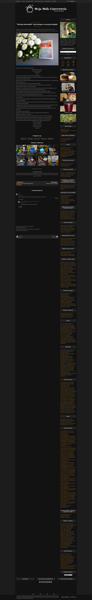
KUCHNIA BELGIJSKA (71, 441)
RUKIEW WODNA (62, 279)
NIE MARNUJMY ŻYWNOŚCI (64, 199)
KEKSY (73, 404)
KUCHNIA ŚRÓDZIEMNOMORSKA (64, 505)
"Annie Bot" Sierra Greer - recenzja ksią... (21, 153)
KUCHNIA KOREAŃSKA (70, 470)
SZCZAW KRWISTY (66, 281)
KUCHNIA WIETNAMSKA (63, 500)
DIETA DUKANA (69, 147)
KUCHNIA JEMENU (70, 466)
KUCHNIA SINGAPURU (63, 491)
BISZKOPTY (70, 383)
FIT (68, 263)
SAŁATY (69, 280)
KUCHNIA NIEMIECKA (63, 480)
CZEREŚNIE (67, 327)
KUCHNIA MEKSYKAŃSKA (64, 478)
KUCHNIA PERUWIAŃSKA (63, 484)
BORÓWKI (66, 326)
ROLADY (68, 410)
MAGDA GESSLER (62, 560)
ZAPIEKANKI (70, 218)
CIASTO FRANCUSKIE (63, 394)
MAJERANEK (62, 269)
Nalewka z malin (68, 112)
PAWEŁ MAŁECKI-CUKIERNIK (64, 565)
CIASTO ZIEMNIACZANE (63, 399)
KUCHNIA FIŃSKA (62, 454)
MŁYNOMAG (72, 242)
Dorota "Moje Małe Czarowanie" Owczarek (29, 201)
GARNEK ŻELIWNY (69, 186)
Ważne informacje (48, 1)
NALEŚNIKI (66, 214)
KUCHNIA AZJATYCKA (67, 239)
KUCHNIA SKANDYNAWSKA (64, 492)
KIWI (73, 331)
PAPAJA (70, 336)
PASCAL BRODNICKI (63, 564)
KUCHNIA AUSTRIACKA (72, 438)
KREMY (66, 138)
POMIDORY (62, 366)
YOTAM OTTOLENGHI (70, 568)
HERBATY (73, 263)
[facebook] (66, 1)
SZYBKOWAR (67, 187)
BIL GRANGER (68, 553)
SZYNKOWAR (73, 187)
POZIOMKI (66, 339)
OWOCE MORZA (62, 255)
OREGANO (72, 272)
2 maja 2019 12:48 (20, 195)
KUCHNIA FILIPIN (70, 453)
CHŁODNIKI (61, 138)
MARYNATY (62, 164)
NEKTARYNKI (62, 335)
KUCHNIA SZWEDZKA (63, 496)
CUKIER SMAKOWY (71, 399)
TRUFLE (72, 370)
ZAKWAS (61, 306)
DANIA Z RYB (71, 251)
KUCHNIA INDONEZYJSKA (63, 461)
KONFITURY (70, 163)
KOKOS (61, 332)
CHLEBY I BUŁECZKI (63, 294)
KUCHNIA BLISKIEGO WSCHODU (64, 444)
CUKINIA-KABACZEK (63, 353)
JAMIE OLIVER (62, 559)
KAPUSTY (61, 360)
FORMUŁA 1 (62, 530)
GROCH (69, 356)
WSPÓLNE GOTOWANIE (63, 515)
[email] (72, 1)
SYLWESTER (62, 542)
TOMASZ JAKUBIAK (63, 568)
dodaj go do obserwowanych (35, 229)
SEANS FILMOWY (71, 130)
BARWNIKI (61, 383)
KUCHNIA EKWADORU (63, 453)
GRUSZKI (73, 328)
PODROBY (61, 424)
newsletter (68, 65)
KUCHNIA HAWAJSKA (63, 457)
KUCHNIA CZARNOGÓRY (63, 450)
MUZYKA (66, 129)
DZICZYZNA (65, 420)
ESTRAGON (65, 263)
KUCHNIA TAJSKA (70, 496)
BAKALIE (61, 210)
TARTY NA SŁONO (70, 217)
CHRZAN (66, 262)
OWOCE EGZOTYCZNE (63, 336)
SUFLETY (66, 411)
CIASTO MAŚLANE (71, 395)
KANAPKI (70, 226)
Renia (19, 193)
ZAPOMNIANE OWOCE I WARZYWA (65, 284)
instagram (68, 62)
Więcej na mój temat (69, 45)
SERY (71, 540)
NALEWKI (69, 314)
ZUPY (70, 138)
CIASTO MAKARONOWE (63, 395)
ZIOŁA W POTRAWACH (63, 203)
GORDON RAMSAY (62, 557)
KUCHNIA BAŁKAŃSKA (63, 441)
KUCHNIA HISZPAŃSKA (63, 458)
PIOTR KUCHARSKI (72, 565)
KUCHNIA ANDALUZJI (63, 436)
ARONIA (61, 324)
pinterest (62, 65)
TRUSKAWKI (62, 340)
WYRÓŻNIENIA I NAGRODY (64, 546)
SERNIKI (61, 411)
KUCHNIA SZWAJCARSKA (70, 495)
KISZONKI (66, 163)
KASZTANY (69, 331)
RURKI (72, 410)
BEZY (66, 383)
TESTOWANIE (68, 542)
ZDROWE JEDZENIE (63, 155)
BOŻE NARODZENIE (63, 523)
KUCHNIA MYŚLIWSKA (71, 479)
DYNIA (61, 328)
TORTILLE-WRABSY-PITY (63, 218)
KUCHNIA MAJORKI (62, 475)
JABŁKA (61, 330)
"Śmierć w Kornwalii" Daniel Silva (21, 164)
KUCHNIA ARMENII (71, 437)
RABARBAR (71, 339)
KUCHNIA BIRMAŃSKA (72, 442)
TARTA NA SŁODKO (71, 411)
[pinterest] (69, 1)
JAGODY (66, 330)
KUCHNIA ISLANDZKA (70, 463)
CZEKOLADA (70, 400)
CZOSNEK (70, 262)
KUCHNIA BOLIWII (62, 445)
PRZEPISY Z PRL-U (71, 151)
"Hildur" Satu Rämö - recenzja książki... (53, 164)
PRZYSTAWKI (69, 539)
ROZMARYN (67, 277)
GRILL (61, 226)
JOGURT (61, 173)
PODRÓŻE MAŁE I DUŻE (63, 130)
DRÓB (61, 420)
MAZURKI (69, 407)
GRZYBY (61, 357)
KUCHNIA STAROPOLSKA (63, 493)
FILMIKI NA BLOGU (68, 527)
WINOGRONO (68, 340)
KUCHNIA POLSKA (71, 212)
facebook (62, 62)
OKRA (65, 364)
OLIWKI (69, 364)
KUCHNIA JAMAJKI (69, 465)
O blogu (23, 1)
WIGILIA (67, 544)
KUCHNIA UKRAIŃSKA (71, 499)
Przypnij (44, 138)
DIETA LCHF (67, 148)
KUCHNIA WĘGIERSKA (63, 501)
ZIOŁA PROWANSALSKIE (71, 285)
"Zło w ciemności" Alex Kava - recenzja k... (32, 153)
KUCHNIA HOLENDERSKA (63, 459)
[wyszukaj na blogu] (75, 1)
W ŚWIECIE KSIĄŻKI (37, 26)
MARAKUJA (61, 334)
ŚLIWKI (73, 341)
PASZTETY (61, 230)
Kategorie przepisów (29, 1)
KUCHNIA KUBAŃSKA (63, 472)
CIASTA (66, 385)
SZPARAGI (70, 369)
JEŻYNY (70, 330)
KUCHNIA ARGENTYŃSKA (63, 437)
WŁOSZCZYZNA (72, 373)
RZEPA (65, 368)
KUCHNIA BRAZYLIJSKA (63, 448)
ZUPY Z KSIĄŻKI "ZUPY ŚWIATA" (64, 139)
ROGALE (69, 302)
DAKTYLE (72, 327)
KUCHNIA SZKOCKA (63, 495)
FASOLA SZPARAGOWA (63, 356)
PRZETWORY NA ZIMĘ (63, 165)
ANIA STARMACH (62, 553)
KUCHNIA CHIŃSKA (63, 241)
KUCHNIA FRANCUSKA (70, 454)
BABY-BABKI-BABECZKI (63, 382)
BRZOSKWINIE (71, 326)
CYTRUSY (61, 327)
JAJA (67, 172)
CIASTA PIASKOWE (70, 389)
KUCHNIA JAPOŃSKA (63, 466)
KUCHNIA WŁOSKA (63, 213)
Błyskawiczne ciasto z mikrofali (68, 81)
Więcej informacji (65, 597)
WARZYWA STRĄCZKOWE (63, 373)
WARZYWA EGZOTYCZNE (63, 372)
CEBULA (61, 352)
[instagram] (67, 1)
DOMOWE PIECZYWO (67, 225)
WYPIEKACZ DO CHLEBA (71, 305)
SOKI (65, 317)
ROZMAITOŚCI (67, 540)
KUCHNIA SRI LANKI (72, 492)
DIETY (67, 150)
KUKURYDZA (62, 362)
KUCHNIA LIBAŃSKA (70, 472)
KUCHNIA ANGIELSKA (71, 436)
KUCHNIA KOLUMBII (63, 470)
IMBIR (65, 264)
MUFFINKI (61, 408)
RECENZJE (61, 540)
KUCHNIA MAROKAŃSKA (63, 476)
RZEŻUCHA (72, 279)
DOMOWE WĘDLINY (69, 526)
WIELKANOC (62, 544)
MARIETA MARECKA (69, 560)
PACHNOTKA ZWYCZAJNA (63, 275)
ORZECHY (66, 335)
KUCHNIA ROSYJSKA (71, 488)
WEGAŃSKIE (70, 152)
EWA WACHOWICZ (63, 556)
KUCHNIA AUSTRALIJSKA (63, 438)
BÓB (70, 351)
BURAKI (66, 351)
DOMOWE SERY (62, 172)
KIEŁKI (71, 360)
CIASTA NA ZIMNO (62, 389)
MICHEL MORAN (69, 561)
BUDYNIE (61, 385)
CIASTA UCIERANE (62, 390)
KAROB (65, 331)
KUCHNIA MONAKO (72, 478)
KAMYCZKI (61, 129)
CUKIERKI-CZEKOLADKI (63, 400)
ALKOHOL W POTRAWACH (63, 313)
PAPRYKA (66, 365)
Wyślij (52, 138)
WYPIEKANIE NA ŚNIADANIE (64, 517)
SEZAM (73, 280)
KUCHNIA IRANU (70, 462)
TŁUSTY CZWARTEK (63, 543)
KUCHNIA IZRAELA (62, 465)
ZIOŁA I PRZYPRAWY (63, 285)
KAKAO (61, 314)
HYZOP (61, 264)
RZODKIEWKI (70, 368)
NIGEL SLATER (62, 563)
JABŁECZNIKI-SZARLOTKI (69, 403)
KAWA (65, 314)
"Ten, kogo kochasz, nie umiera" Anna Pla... (42, 153)
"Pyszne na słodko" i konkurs (68, 91)
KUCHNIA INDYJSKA (63, 462)
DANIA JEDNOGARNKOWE (70, 238)
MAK (61, 407)
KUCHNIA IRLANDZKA (63, 463)
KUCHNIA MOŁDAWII (63, 479)
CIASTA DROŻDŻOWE (63, 387)
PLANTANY (71, 365)
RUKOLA (68, 279)
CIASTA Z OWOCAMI (63, 391)
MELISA (67, 269)
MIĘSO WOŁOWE (71, 423)
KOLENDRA (61, 267)
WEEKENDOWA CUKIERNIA (68, 412)
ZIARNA (73, 284)
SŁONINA (70, 424)
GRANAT (69, 328)
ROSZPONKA (62, 277)
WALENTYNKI (69, 543)
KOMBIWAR (62, 187)
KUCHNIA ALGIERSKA (63, 433)
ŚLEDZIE (61, 231)
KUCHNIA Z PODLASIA (63, 503)
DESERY (61, 402)
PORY (67, 366)
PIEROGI (61, 216)
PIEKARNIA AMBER (67, 514)
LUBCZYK (73, 268)
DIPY (61, 195)
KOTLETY (61, 229)
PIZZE (66, 216)
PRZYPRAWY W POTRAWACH (69, 200)
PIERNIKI (71, 408)
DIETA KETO (62, 148)
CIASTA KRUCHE (70, 387)
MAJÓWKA (72, 534)
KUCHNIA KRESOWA (70, 471)
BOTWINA (72, 349)
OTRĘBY (65, 273)
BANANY (61, 326)
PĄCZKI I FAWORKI (62, 410)
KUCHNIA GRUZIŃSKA (70, 455)
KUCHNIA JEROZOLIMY (63, 467)
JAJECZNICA (71, 172)
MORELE (69, 334)
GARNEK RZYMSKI (62, 186)
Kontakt (39, 175)
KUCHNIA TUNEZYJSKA (70, 497)
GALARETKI (61, 403)
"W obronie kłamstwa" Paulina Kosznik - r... (32, 163)
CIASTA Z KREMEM (70, 390)
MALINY (65, 332)
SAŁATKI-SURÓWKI (63, 152)
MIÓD (70, 269)
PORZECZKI (62, 339)
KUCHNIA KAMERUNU (71, 467)
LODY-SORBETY (67, 173)
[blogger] (71, 1)
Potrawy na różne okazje (39, 1)
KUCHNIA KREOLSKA (63, 471)
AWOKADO (65, 324)
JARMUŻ (69, 264)
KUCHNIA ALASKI (71, 432)
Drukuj (24, 138)
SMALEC (66, 230)
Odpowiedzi (21, 199)
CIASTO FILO (70, 393)
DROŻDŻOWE (71, 297)
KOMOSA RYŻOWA (68, 267)
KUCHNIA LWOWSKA (70, 474)
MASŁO (72, 173)
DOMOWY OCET (62, 527)
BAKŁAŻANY (67, 349)
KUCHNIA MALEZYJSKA (70, 475)
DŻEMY (61, 163)
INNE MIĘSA (71, 420)
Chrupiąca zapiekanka (68, 101)
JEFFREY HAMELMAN (69, 559)
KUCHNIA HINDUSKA (70, 457)
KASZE (61, 239)
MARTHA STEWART (63, 561)
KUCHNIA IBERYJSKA (71, 459)
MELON (66, 334)
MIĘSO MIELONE (67, 421)
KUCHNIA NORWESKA (71, 480)
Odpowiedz (20, 206)
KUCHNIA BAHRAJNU (71, 440)
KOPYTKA (66, 212)
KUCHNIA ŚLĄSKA (62, 504)
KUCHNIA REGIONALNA (63, 488)
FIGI (65, 328)
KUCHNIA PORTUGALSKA (63, 487)
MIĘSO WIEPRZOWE (63, 423)
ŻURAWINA (61, 343)
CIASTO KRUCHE (70, 394)
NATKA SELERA (62, 272)
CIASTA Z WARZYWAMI (71, 391)
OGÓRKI (61, 364)
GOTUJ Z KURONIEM (69, 557)
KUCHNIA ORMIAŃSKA (71, 483)
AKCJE (61, 514)
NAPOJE (61, 315)
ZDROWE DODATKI (70, 154)
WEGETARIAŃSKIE (63, 154)
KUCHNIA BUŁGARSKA (71, 448)
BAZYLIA (61, 262)
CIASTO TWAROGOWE (63, 398)
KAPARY (61, 331)
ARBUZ (70, 323)
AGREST (61, 323)
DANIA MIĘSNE (62, 419)
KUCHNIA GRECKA (70, 254)
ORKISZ (71, 243)
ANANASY (66, 323)
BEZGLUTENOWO (62, 147)
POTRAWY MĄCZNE (63, 217)
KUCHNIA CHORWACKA (71, 449)
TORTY (61, 412)
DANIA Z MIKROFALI (63, 525)
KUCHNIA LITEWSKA (63, 474)
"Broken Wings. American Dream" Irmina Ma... (53, 153)
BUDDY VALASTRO (62, 555)
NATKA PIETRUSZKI (63, 198)
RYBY (68, 255)
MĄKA (61, 214)
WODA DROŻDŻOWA (63, 305)
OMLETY (61, 176)
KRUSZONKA (66, 406)
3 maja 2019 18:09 (22, 202)
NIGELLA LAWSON (68, 563)
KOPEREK (61, 196)
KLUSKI (61, 212)
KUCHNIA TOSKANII (63, 497)
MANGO (69, 332)
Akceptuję (73, 597)
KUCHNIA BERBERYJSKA (63, 442)
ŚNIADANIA (66, 176)
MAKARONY (62, 242)
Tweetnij (37, 138)
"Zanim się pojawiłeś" (32, 29)
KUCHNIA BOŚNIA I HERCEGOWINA (65, 446)
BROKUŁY (61, 351)
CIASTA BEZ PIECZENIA (63, 386)
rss (73, 65)
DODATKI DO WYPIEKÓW (67, 195)
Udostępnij (31, 138)
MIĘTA (61, 271)
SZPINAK (61, 370)
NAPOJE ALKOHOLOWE (68, 315)
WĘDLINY (61, 188)
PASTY (61, 200)
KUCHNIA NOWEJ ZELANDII (64, 482)
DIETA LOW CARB (62, 150)
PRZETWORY (67, 164)
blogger (73, 62)
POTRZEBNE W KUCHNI (63, 538)
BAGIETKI (61, 293)
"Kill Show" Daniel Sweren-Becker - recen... (42, 164)
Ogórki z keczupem (68, 122)
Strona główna (18, 1)
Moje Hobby (54, 1)
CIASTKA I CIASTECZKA (63, 393)
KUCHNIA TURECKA (63, 499)
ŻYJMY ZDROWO (62, 156)
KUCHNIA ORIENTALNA (63, 483)
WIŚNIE (73, 340)
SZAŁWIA (61, 281)
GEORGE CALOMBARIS (70, 556)
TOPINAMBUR (67, 370)
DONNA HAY (68, 555)
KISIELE (61, 406)
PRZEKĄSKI (70, 275)
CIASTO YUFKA (70, 398)
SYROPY (69, 317)
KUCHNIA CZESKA (70, 450)
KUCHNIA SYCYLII (71, 493)
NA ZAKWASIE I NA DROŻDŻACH (64, 535)
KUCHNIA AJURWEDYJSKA (63, 151)
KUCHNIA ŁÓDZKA (70, 213)
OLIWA (71, 199)
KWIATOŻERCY (68, 268)
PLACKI (70, 216)
